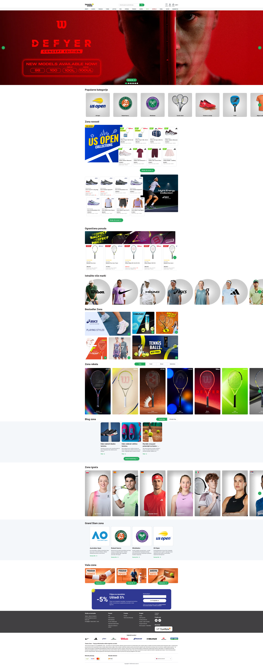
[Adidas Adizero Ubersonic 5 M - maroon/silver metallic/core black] (171, 133)
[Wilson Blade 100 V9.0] (152, 252)
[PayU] (87, 658)
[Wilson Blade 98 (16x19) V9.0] (133, 252)
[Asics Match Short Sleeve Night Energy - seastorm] (108, 203)
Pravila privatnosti (143, 619)
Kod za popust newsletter (147, 605)
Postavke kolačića (156, 614)
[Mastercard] (98, 658)
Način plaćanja (111, 619)
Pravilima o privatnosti (157, 605)
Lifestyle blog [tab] (172, 419)
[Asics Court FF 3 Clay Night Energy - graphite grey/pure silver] (92, 182)
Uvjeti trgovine (142, 617)
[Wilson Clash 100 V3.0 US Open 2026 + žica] (127, 133)
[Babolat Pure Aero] (94, 252)
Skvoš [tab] (161, 364)
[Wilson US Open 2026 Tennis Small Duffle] (156, 133)
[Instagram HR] (159, 620)
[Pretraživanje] (141, 5)
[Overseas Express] (110, 658)
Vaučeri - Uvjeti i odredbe (144, 621)
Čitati (102, 454)
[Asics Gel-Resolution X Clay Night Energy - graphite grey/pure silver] (121, 182)
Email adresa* (146, 593)
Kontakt (125, 615)
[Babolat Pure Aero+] (172, 252)
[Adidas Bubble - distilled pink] (169, 153)
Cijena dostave (111, 617)
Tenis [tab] (140, 364)
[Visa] (92, 658)
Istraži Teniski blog (130, 458)
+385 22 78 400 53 (93, 1)
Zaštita (140, 615)
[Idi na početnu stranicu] (89, 5)
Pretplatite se (155, 600)
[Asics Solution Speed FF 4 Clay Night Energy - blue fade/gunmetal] (136, 182)
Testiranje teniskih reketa (113, 623)
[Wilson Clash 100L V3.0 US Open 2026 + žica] (141, 133)
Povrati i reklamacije (112, 621)
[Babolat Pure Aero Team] (114, 252)
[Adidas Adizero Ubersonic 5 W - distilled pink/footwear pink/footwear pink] (125, 153)
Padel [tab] (150, 364)
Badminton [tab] (172, 364)
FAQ (109, 615)
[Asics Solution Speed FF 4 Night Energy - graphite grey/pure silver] (106, 182)
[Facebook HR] (156, 620)
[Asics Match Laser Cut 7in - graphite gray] (123, 203)
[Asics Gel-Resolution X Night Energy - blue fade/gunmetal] (93, 203)
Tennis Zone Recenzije (128, 617)
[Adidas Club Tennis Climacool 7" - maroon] (155, 153)
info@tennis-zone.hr (92, 618)
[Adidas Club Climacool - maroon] (140, 153)
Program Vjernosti (143, 623)
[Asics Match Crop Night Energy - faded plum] (138, 203)
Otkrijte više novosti (146, 170)
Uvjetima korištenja (162, 604)
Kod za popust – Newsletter (145, 625)
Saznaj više (92, 555)
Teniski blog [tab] (162, 419)
